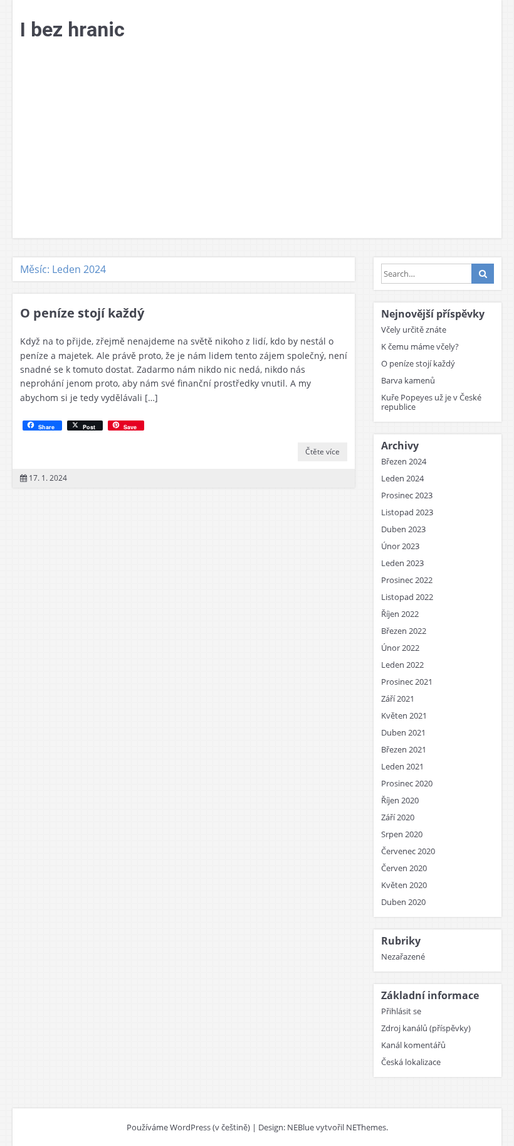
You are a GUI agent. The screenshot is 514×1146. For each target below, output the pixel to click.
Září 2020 (397, 817)
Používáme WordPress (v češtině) (188, 1127)
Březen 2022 (403, 630)
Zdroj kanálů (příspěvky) (426, 1028)
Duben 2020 (403, 902)
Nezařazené (403, 956)
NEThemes (366, 1127)
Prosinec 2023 (407, 495)
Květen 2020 (404, 885)
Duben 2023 (403, 529)
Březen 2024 (403, 461)
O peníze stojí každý (82, 312)
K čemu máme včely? (420, 346)
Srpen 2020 (401, 834)
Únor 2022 (400, 647)
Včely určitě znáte (413, 329)
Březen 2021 (403, 749)
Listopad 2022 (407, 596)
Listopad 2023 (407, 512)
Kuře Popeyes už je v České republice (431, 402)
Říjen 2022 (400, 613)
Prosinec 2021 (407, 681)
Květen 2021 (404, 715)
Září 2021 (397, 698)
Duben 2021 (403, 732)
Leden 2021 (402, 766)
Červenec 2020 (408, 851)
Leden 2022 (402, 664)
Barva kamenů (408, 380)
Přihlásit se (401, 1011)
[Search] (482, 274)
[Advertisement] (257, 144)
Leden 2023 (402, 563)
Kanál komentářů (413, 1045)
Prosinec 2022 (407, 580)
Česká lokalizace (411, 1062)
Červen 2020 (404, 868)
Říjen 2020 (400, 800)
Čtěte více (322, 451)
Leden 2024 (402, 478)
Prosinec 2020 (407, 783)
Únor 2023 (400, 546)
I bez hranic (72, 29)
